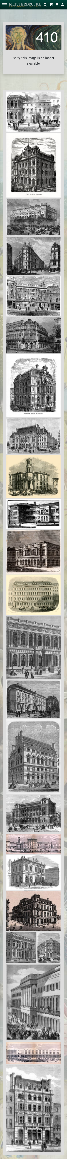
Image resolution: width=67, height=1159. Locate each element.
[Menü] (4, 4)
